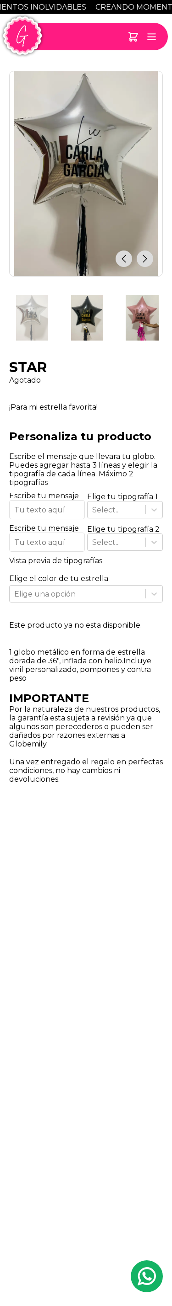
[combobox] (93, 510)
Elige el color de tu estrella (58, 578)
